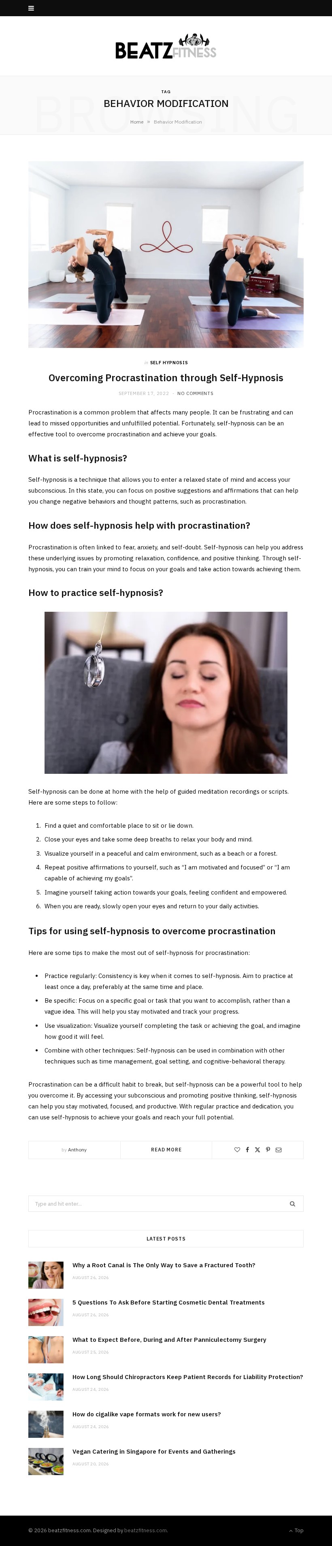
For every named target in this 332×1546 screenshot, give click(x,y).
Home (136, 122)
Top (299, 1530)
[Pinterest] (268, 1150)
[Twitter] (257, 1150)
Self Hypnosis (169, 362)
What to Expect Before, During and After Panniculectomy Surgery (169, 1339)
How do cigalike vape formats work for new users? (146, 1414)
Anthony (77, 1150)
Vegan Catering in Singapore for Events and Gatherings (154, 1451)
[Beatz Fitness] (166, 46)
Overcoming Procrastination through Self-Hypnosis (166, 377)
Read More (166, 1150)
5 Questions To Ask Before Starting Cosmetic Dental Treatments (168, 1302)
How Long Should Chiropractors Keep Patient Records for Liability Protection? (187, 1377)
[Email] (278, 1150)
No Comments (195, 393)
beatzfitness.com (145, 1530)
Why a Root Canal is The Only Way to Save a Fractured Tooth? (163, 1265)
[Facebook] (247, 1150)
